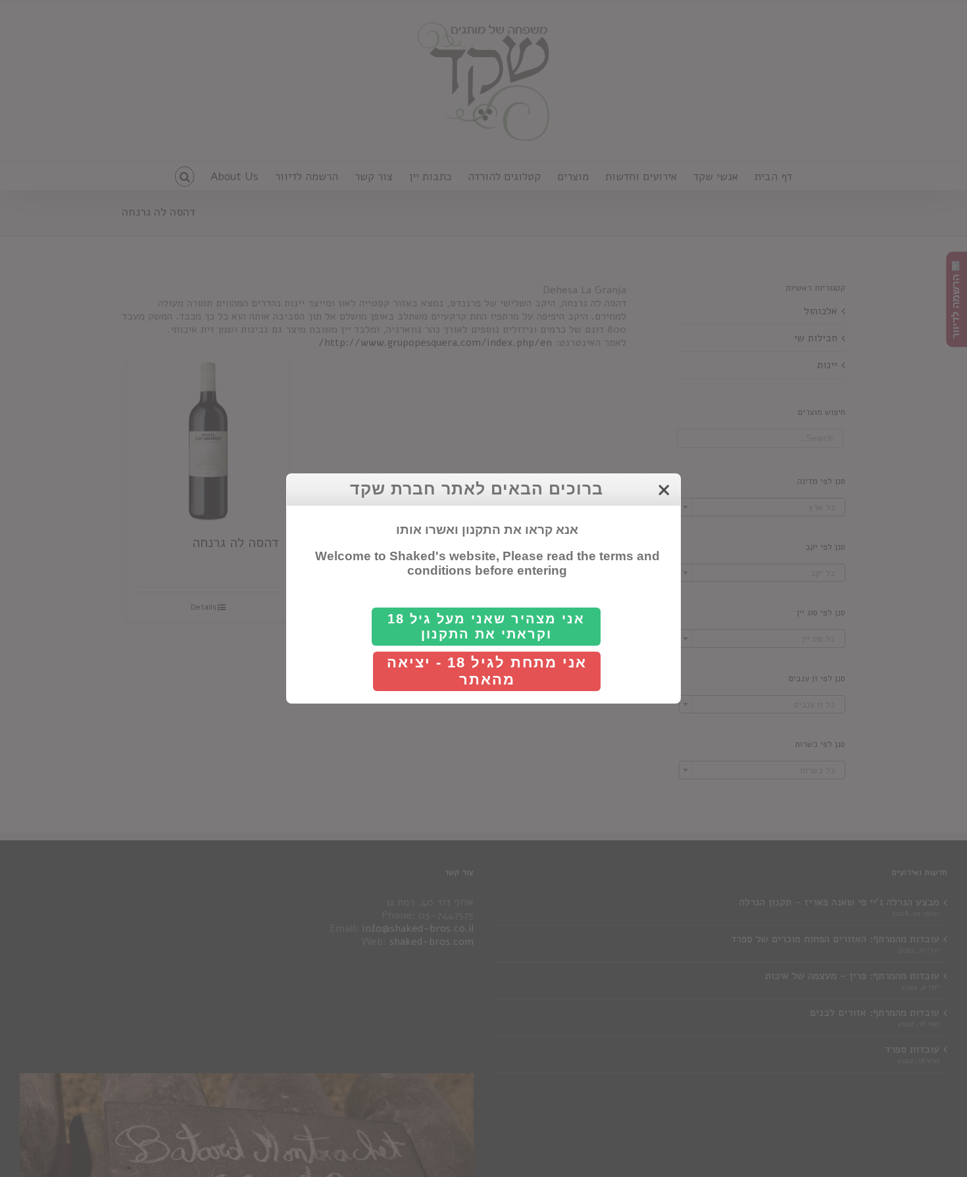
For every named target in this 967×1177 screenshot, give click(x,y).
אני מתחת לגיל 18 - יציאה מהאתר (487, 671)
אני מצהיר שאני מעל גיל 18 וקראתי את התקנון (486, 626)
